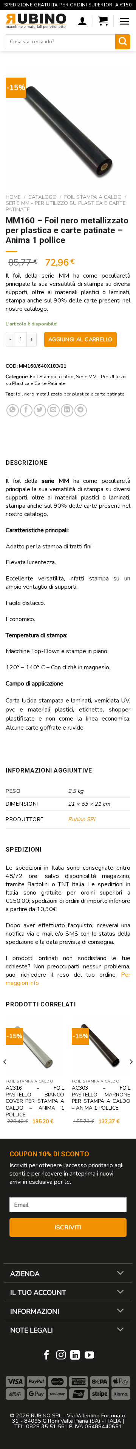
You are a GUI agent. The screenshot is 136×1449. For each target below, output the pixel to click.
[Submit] (122, 41)
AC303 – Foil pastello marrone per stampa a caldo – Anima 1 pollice (101, 1098)
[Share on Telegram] (80, 410)
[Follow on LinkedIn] (75, 1355)
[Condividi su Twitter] (40, 410)
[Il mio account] (82, 21)
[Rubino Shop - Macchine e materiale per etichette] (36, 21)
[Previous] (5, 1077)
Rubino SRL (82, 819)
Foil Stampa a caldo (93, 197)
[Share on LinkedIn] (67, 410)
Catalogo (42, 197)
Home (13, 197)
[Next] (130, 1077)
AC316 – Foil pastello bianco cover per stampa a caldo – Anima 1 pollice (35, 1101)
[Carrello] (103, 21)
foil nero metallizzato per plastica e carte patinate (70, 394)
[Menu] (124, 21)
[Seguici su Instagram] (61, 1355)
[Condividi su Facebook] (26, 410)
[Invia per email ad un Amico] (53, 410)
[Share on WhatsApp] (12, 410)
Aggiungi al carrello (80, 339)
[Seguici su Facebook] (46, 1355)
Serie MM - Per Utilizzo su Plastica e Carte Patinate (66, 206)
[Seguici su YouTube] (89, 1355)
